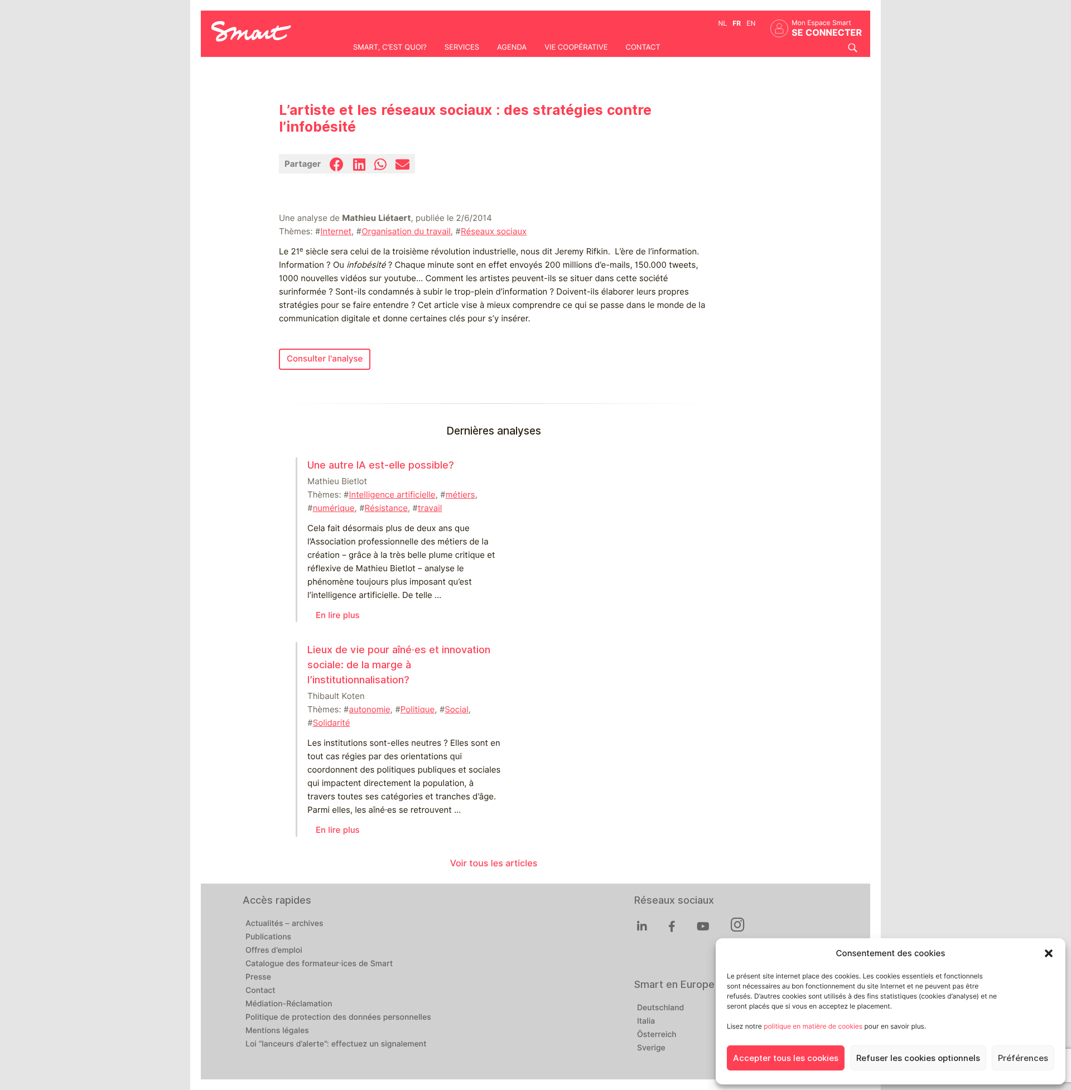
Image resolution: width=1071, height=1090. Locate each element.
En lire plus (338, 615)
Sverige (651, 1048)
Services (462, 47)
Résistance (386, 508)
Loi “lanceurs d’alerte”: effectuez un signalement (336, 1044)
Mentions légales (277, 1030)
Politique (418, 710)
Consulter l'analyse (325, 359)
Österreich (657, 1034)
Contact (642, 47)
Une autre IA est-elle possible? (380, 465)
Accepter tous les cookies (785, 1058)
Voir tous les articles (494, 863)
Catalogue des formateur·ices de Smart (319, 963)
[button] (1048, 953)
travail (430, 508)
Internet (335, 231)
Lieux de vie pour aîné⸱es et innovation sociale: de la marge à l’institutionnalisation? (398, 665)
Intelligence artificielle (392, 495)
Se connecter (827, 32)
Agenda (512, 47)
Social (456, 710)
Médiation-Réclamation (288, 1004)
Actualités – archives (284, 923)
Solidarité (331, 723)
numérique (334, 508)
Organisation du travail (406, 231)
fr (736, 23)
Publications (268, 937)
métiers (460, 495)
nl (722, 23)
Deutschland (660, 1008)
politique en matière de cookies (813, 1026)
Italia (646, 1021)
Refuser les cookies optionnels (918, 1058)
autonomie (369, 710)
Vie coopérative (575, 47)
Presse (258, 977)
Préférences (1023, 1058)
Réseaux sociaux (494, 231)
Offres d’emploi (273, 950)
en (750, 23)
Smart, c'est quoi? (390, 47)
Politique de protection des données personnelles (338, 1017)
